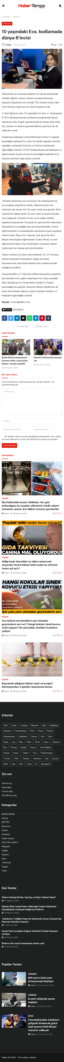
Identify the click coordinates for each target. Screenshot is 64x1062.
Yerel (4, 870)
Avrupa (23, 725)
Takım (25, 752)
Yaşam (5, 866)
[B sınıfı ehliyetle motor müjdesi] (14, 1000)
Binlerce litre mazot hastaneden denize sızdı (23, 943)
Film (32, 730)
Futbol (50, 730)
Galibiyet (23, 736)
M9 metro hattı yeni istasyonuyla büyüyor (41, 979)
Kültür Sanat (8, 838)
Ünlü (5, 763)
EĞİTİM (5, 822)
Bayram (35, 725)
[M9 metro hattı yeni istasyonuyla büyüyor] (14, 979)
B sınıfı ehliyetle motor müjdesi (41, 1000)
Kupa (5, 741)
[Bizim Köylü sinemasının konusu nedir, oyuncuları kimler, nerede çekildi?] (16, 347)
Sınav (15, 752)
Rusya (14, 747)
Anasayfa (6, 17)
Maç (21, 741)
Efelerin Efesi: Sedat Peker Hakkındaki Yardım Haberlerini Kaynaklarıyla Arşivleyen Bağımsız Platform (29, 908)
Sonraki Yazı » (41, 326)
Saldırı (23, 747)
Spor (4, 858)
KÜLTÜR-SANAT (10, 842)
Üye (13, 763)
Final (40, 730)
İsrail (29, 763)
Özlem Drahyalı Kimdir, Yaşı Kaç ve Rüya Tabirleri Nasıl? (29, 897)
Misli (29, 741)
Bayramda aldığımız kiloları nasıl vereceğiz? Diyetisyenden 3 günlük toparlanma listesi (27, 685)
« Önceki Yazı (22, 326)
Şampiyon (46, 763)
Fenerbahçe (20, 730)
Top (34, 752)
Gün (50, 736)
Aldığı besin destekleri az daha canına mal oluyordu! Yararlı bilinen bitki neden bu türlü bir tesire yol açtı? (30, 565)
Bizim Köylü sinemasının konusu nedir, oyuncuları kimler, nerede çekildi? (15, 360)
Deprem (7, 730)
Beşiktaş (54, 725)
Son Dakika (18, 309)
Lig (13, 741)
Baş (44, 725)
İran (21, 763)
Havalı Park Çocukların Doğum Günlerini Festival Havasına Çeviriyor (30, 932)
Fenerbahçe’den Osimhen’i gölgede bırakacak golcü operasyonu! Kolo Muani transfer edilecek (43, 1025)
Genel (4, 830)
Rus (5, 747)
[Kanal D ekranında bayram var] (48, 347)
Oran (37, 741)
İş (36, 763)
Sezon (33, 747)
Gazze (34, 736)
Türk (16, 758)
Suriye (6, 752)
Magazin (6, 846)
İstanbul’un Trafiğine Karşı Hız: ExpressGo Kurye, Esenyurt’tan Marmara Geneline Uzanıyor (32, 920)
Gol (42, 736)
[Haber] (3, 45)
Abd (5, 725)
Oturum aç (7, 783)
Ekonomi (6, 826)
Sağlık (5, 850)
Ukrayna (37, 758)
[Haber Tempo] (32, 6)
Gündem (6, 834)
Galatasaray (9, 736)
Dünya (5, 818)
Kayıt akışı (6, 787)
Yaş (46, 758)
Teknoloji (16, 17)
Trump (6, 758)
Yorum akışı (7, 791)
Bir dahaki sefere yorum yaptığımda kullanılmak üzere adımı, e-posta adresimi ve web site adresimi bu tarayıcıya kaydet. (31, 438)
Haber (8, 45)
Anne (14, 725)
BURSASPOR (8, 814)
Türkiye (25, 758)
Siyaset (5, 854)
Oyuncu (56, 741)
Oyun (46, 741)
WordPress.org (9, 795)
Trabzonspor (46, 752)
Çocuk (55, 758)
